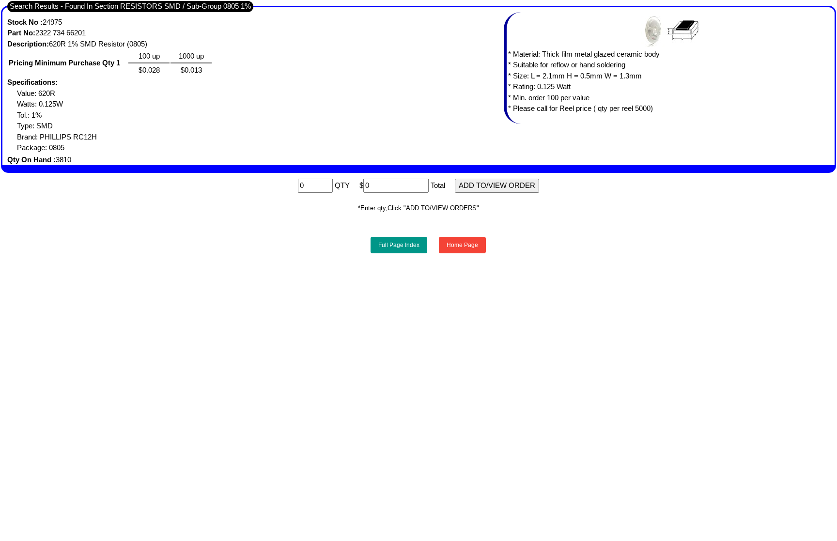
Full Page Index (398, 245)
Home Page (462, 245)
